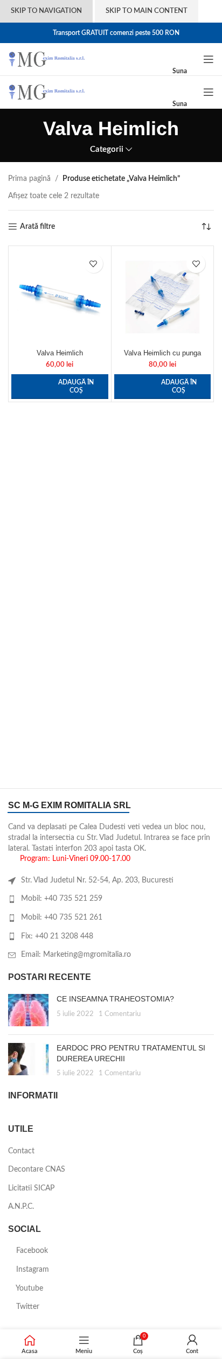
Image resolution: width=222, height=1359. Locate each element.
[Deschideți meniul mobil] (208, 59)
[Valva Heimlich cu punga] (162, 297)
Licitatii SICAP (31, 1188)
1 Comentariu (120, 1014)
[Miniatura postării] (28, 1010)
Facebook (31, 1251)
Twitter (26, 1307)
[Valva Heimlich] (59, 297)
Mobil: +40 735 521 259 (61, 898)
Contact (21, 1151)
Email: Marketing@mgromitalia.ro (76, 954)
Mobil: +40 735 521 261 (61, 917)
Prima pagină (29, 179)
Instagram (31, 1269)
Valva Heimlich (60, 353)
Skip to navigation (46, 11)
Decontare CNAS (36, 1169)
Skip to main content (147, 11)
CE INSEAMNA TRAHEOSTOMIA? (115, 998)
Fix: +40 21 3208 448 (57, 936)
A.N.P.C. (21, 1206)
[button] (59, 386)
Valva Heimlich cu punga (162, 353)
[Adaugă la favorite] (93, 263)
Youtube (28, 1288)
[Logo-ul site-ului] (46, 59)
